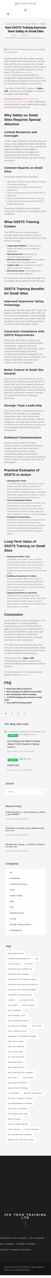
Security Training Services (20, 925)
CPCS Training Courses (18, 1021)
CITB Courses (14, 964)
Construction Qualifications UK (23, 984)
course (11, 1000)
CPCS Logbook (14, 1010)
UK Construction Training (20, 1134)
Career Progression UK (19, 958)
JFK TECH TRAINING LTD (25, 1216)
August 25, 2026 (12, 819)
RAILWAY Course (17, 913)
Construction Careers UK (20, 969)
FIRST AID (13, 765)
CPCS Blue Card (26, 1000)
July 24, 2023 (16, 770)
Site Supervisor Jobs (18, 1114)
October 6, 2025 (18, 24)
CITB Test (29, 964)
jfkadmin (25, 819)
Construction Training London (22, 990)
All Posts (25, 35)
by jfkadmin (29, 751)
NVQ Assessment (15, 1062)
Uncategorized (16, 930)
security (9, 24)
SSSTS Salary (14, 1129)
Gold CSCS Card (15, 1052)
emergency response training (22, 1036)
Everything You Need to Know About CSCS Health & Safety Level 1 (23, 744)
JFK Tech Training (16, 1057)
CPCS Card (12, 1005)
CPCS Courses (28, 1005)
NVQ (12, 901)
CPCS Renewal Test (17, 1015)
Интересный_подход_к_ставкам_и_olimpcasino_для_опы (25, 845)
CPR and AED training (17, 1026)
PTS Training (13, 1093)
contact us (25, 675)
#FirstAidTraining (16, 953)
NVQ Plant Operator (17, 1083)
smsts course (14, 1119)
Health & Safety (16, 896)
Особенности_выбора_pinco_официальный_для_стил (25, 829)
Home (14, 35)
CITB (37, 958)
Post (11, 907)
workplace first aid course (21, 1140)
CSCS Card (36, 1026)
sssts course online (17, 1124)
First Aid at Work (16, 1041)
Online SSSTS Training (18, 1088)
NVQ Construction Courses (20, 1072)
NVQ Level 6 (28, 1077)
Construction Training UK (20, 995)
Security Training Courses (20, 1098)
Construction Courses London (22, 979)
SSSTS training (32, 1129)
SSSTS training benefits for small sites (21, 100)
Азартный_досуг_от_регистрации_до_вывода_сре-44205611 (25, 813)
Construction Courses (18, 884)
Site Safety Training (17, 1109)
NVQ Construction (16, 1067)
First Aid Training (16, 1046)
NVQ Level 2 (13, 1077)
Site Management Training (20, 1103)
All (11, 873)
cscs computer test (17, 1031)
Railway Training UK (33, 1093)
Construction (15, 878)
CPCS (12, 890)
